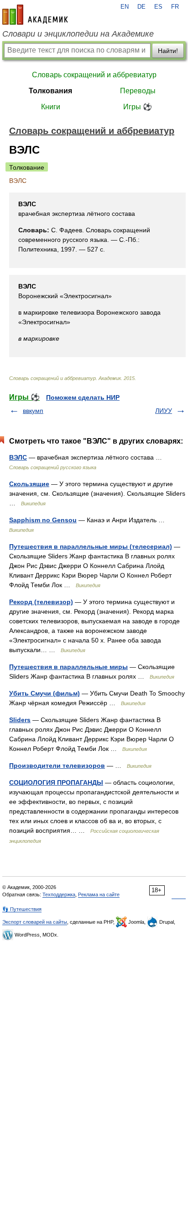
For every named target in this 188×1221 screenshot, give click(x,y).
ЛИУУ (163, 410)
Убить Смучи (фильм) (44, 693)
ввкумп (33, 410)
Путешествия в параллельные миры (68, 666)
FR (175, 7)
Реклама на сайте (99, 894)
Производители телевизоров (57, 765)
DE (141, 7)
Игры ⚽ (137, 107)
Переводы (138, 91)
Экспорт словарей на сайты (34, 922)
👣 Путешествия (22, 909)
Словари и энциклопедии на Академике (78, 33)
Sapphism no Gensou (43, 520)
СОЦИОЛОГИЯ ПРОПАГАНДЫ (56, 782)
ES (158, 7)
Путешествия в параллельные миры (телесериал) (90, 546)
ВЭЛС (18, 457)
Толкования (50, 91)
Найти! (168, 50)
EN (124, 7)
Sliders (20, 719)
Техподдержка (58, 894)
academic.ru (35, 15)
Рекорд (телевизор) (41, 601)
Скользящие (29, 483)
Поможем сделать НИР (83, 397)
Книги (50, 107)
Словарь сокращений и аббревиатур (94, 75)
